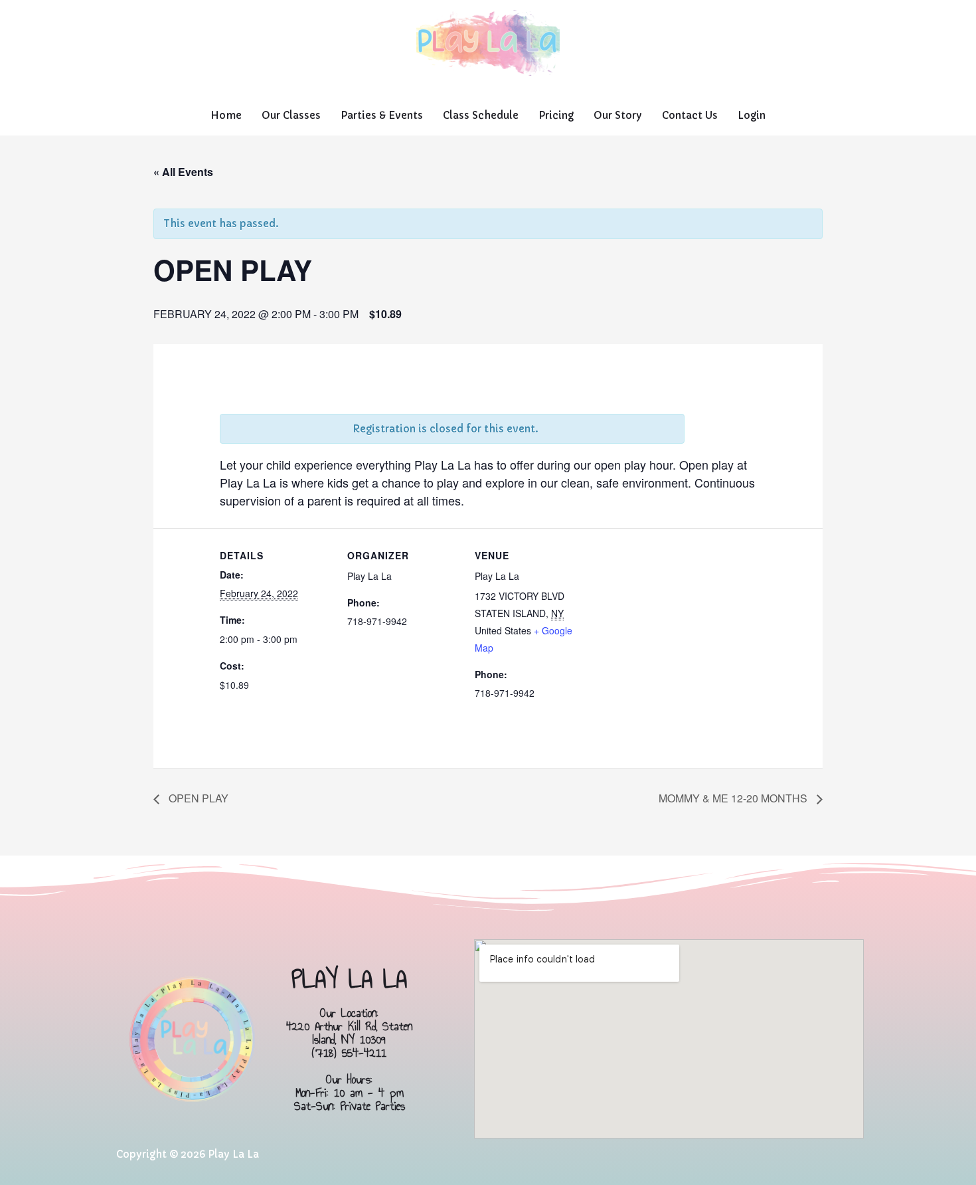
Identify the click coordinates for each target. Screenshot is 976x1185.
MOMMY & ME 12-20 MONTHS (734, 798)
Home (226, 115)
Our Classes (291, 115)
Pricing (556, 115)
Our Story (618, 115)
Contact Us (690, 115)
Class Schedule (481, 115)
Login (752, 115)
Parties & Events (382, 115)
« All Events (183, 171)
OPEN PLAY (197, 798)
